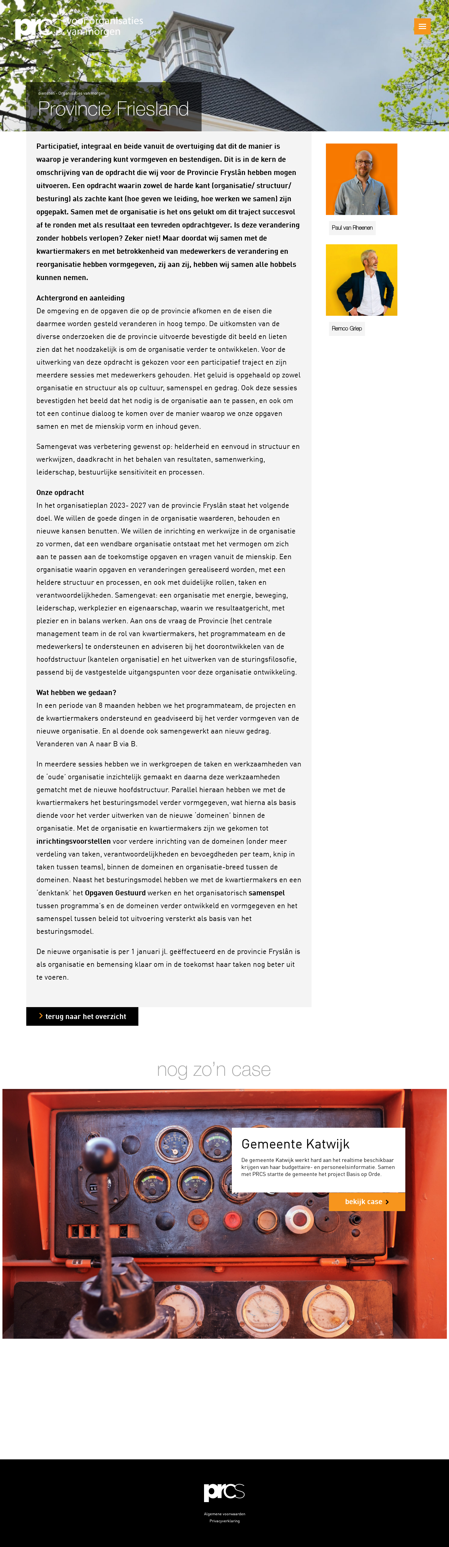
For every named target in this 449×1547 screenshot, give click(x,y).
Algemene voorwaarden (224, 1513)
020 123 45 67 (165, 1419)
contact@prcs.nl (279, 1419)
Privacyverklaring (225, 1520)
